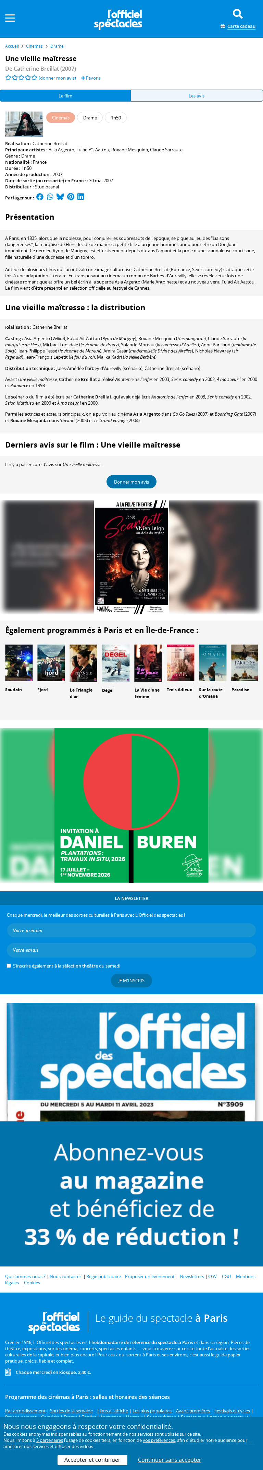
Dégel (108, 690)
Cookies (32, 1283)
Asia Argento (61, 150)
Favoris (93, 78)
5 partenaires (49, 1440)
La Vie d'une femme (147, 693)
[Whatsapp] (50, 198)
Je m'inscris (131, 980)
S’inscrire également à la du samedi (66, 966)
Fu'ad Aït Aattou (92, 150)
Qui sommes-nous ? (25, 1276)
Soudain (13, 690)
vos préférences (159, 1440)
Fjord (42, 690)
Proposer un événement (150, 1276)
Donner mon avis (131, 482)
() (44, 338)
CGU (226, 1276)
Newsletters (192, 1276)
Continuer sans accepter (169, 1459)
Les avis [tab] (196, 96)
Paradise (240, 690)
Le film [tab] (65, 96)
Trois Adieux (179, 690)
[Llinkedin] (80, 198)
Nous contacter (65, 1276)
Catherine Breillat (50, 143)
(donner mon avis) (57, 78)
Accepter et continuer (92, 1459)
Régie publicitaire (103, 1276)
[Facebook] (40, 198)
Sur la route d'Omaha (211, 693)
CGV (212, 1276)
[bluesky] (60, 198)
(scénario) (172, 368)
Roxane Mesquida (129, 150)
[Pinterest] (70, 198)
